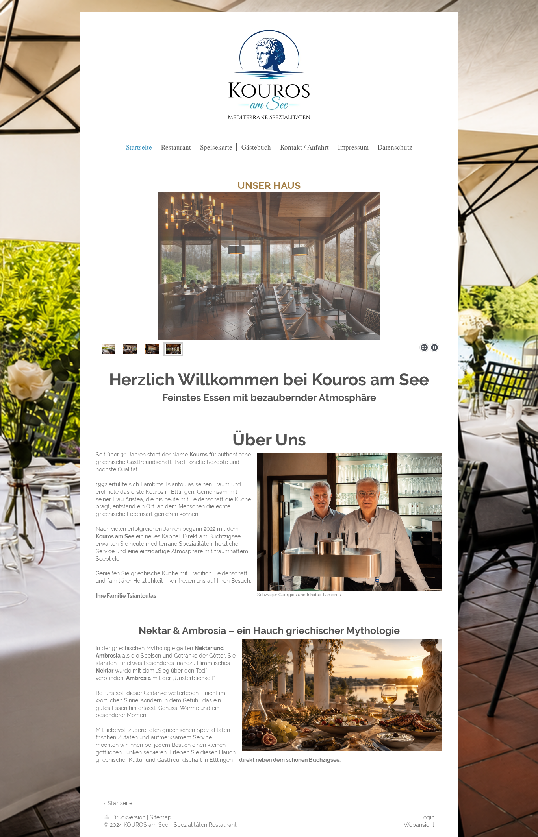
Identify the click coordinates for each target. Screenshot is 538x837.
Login (427, 817)
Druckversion (129, 817)
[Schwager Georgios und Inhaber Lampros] (349, 522)
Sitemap (160, 817)
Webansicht (419, 825)
